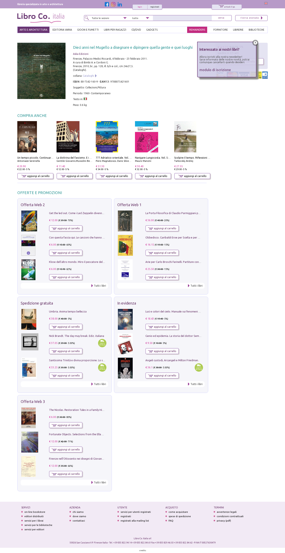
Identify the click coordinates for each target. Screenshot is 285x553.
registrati (154, 7)
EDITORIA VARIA (62, 29)
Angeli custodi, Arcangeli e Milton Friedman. (172, 360)
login (140, 7)
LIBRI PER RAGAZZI (115, 29)
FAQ (171, 520)
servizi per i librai (33, 520)
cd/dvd (136, 29)
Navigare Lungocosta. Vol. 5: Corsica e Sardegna (163, 157)
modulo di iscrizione (215, 70)
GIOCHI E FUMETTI (88, 29)
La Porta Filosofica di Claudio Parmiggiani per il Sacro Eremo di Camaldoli (190, 213)
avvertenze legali (227, 511)
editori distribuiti (34, 516)
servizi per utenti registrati (136, 511)
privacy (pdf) (224, 520)
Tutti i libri (100, 285)
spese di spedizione (180, 516)
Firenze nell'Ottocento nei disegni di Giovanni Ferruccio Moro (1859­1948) (93, 458)
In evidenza (126, 303)
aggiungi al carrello (38, 176)
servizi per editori (34, 529)
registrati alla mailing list (135, 520)
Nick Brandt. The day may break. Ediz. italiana (76, 335)
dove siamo (79, 516)
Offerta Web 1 (129, 205)
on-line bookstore (34, 511)
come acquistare (178, 511)
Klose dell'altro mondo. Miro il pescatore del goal (79, 261)
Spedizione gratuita (37, 303)
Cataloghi (88, 75)
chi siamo (78, 511)
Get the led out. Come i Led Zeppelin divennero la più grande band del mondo (96, 213)
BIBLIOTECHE (256, 29)
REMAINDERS (197, 29)
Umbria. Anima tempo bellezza (68, 311)
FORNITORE (220, 29)
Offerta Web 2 (33, 205)
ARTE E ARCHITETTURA (33, 29)
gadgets (152, 29)
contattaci (79, 520)
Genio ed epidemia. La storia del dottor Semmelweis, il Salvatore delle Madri (191, 335)
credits (142, 550)
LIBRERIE (238, 29)
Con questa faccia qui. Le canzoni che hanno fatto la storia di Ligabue (90, 237)
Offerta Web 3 (33, 401)
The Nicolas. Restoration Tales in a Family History (78, 409)
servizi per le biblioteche (38, 525)
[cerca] (221, 18)
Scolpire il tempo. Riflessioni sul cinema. (197, 157)
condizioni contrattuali (230, 516)
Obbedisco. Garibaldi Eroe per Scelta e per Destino (176, 237)
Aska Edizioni (80, 54)
